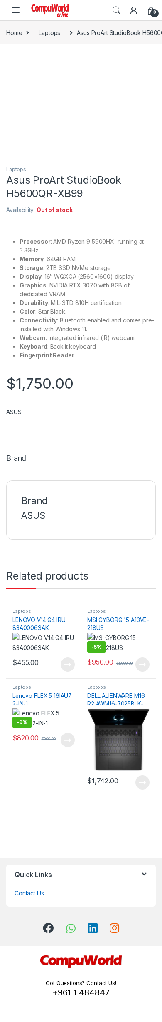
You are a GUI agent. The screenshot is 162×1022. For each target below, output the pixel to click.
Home (14, 32)
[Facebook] (48, 927)
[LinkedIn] (93, 927)
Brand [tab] (16, 458)
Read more (68, 664)
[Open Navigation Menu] (15, 10)
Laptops (49, 32)
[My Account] (133, 10)
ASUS (13, 411)
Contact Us (29, 893)
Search (116, 10)
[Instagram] (114, 927)
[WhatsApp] (71, 928)
